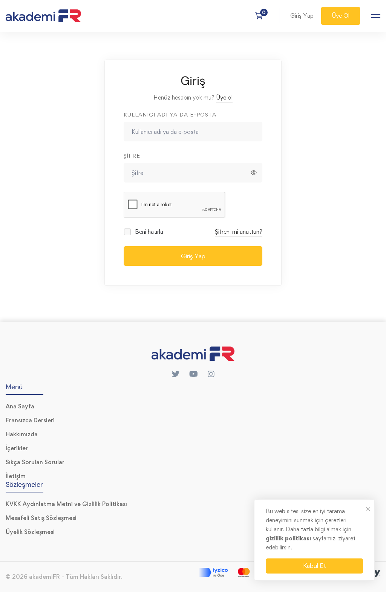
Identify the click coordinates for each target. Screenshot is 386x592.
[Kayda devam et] (261, 15)
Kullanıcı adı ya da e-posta (170, 114)
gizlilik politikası (289, 538)
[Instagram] (211, 374)
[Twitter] (175, 374)
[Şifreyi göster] (253, 173)
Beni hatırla (148, 231)
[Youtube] (193, 374)
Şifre (132, 155)
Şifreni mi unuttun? (238, 231)
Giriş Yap (193, 256)
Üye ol (224, 97)
